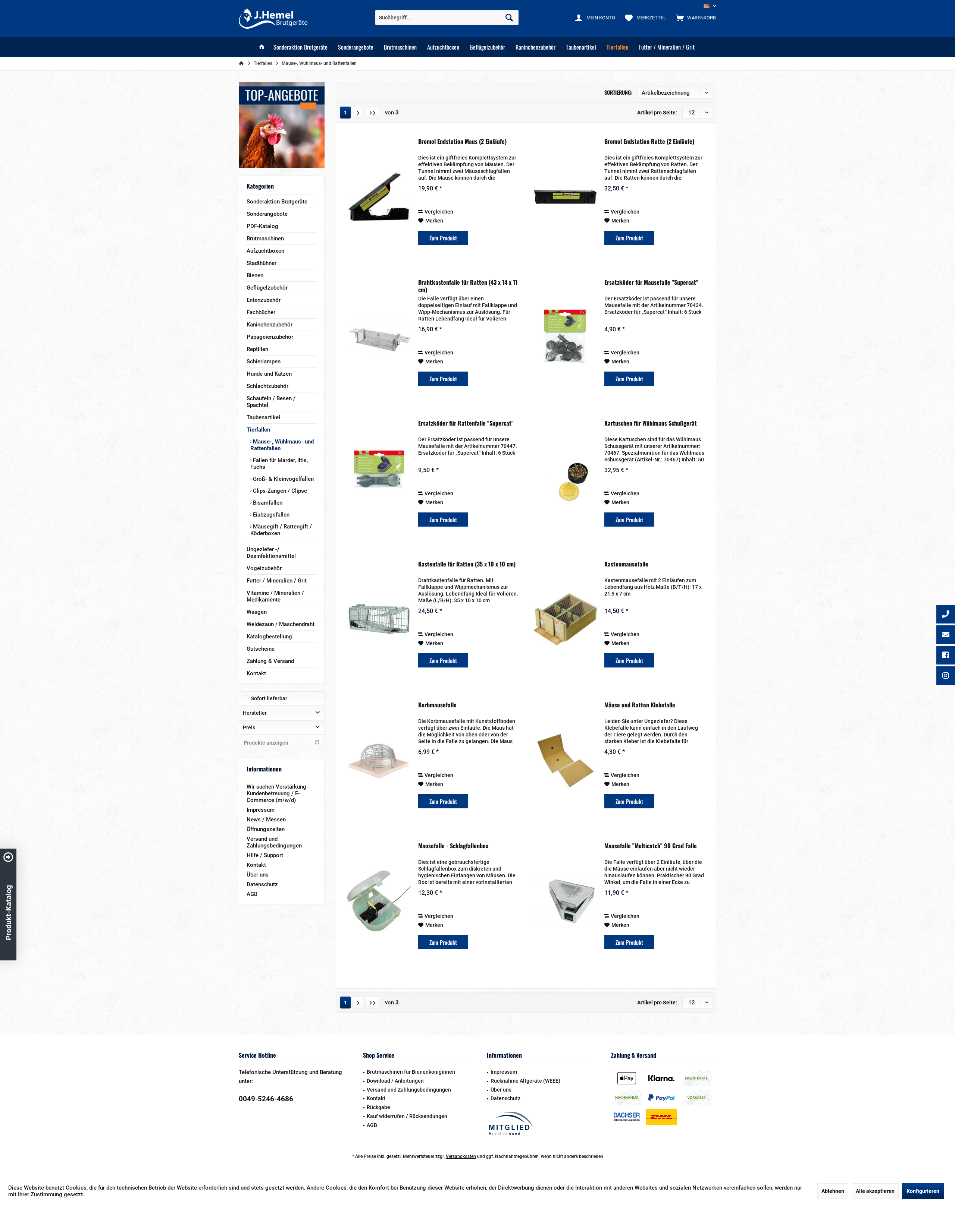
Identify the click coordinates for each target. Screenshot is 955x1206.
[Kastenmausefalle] (565, 619)
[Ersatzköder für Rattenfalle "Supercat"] (379, 478)
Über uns (258, 874)
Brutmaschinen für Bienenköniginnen (411, 1072)
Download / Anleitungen (395, 1081)
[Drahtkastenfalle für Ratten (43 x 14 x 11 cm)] (379, 337)
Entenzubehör (264, 300)
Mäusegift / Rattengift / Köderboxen (281, 530)
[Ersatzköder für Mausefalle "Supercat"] (565, 337)
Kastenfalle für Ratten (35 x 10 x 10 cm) (467, 564)
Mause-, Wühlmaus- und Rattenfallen (282, 445)
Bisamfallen (266, 502)
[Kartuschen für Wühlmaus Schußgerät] (565, 478)
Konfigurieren (923, 1191)
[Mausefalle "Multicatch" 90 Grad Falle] (565, 901)
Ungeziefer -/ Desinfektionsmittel (271, 552)
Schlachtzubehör (267, 386)
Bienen (255, 275)
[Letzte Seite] (372, 113)
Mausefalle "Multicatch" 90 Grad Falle (650, 846)
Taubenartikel (263, 417)
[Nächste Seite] (358, 113)
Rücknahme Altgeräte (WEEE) (525, 1081)
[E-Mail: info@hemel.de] (945, 635)
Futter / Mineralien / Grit (277, 580)
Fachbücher (261, 312)
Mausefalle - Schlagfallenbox (453, 846)
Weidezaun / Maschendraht (280, 624)
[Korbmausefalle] (379, 760)
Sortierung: (618, 92)
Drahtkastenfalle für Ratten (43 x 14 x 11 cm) (467, 285)
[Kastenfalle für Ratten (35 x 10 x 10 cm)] (379, 619)
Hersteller (255, 713)
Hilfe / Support (265, 855)
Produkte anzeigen (266, 743)
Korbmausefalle (437, 705)
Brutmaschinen (265, 238)
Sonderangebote (267, 214)
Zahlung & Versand (270, 661)
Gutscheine (261, 648)
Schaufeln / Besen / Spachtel (271, 401)
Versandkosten (461, 1156)
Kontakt (256, 673)
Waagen (257, 612)
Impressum (261, 809)
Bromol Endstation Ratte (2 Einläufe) (649, 142)
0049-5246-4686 (266, 1099)
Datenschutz (262, 884)
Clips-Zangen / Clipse (279, 490)
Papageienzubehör (270, 337)
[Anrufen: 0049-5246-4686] (945, 615)
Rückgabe (378, 1107)
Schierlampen (264, 361)
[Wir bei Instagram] (946, 676)
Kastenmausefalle (626, 564)
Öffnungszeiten (266, 829)
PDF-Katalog (262, 226)
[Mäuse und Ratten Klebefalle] (565, 760)
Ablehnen (832, 1191)
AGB (252, 894)
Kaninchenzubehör (269, 324)
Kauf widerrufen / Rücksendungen (407, 1116)
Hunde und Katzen (269, 373)
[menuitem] (694, 17)
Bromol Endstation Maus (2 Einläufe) (462, 142)
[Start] (262, 47)
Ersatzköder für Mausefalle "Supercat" (651, 282)
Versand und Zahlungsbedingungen (274, 842)
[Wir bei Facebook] (946, 656)
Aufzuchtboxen (265, 250)
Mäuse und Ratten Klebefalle (639, 705)
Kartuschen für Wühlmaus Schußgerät (650, 423)
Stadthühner (261, 263)
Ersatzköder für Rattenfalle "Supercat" (466, 423)
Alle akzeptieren (875, 1191)
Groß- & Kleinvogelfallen (282, 479)
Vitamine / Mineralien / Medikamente (275, 596)
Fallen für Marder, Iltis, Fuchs (279, 463)
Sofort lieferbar (269, 698)
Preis (249, 727)
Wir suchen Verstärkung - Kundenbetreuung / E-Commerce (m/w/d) (278, 793)
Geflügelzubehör (267, 287)
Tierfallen (258, 429)
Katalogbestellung (269, 636)
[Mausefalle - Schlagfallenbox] (379, 901)
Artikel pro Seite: (657, 113)
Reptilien (257, 349)
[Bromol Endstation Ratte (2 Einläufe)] (565, 197)
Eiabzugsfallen (270, 514)
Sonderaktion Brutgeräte (277, 201)
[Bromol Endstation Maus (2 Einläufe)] (379, 197)
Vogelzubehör (264, 568)
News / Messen (266, 819)
